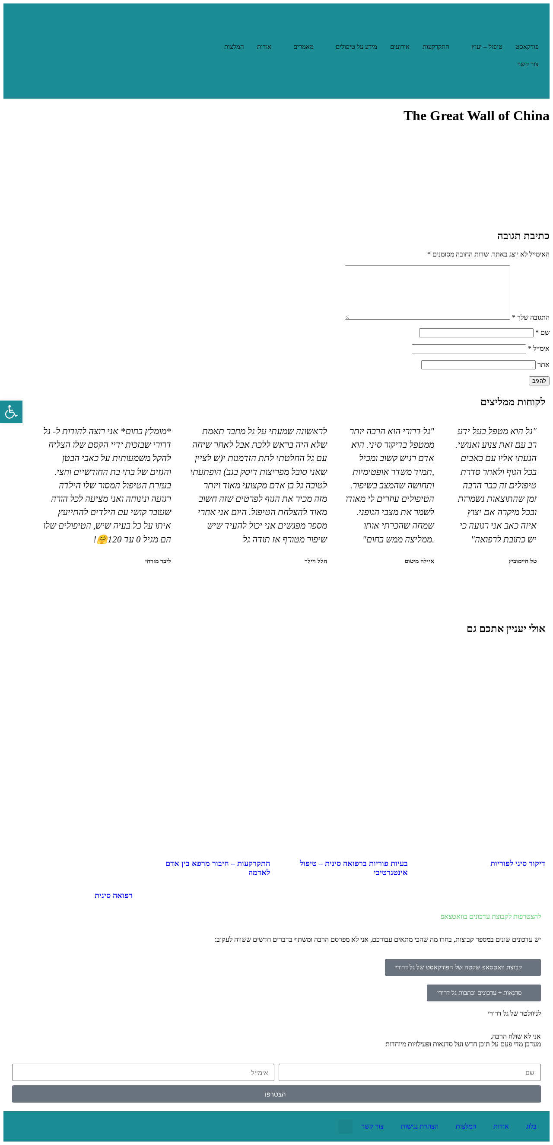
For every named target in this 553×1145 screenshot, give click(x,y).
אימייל (539, 348)
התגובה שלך (531, 317)
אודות (264, 46)
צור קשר (528, 64)
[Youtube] (103, 1126)
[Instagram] (46, 1126)
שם (542, 332)
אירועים (400, 46)
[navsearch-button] (534, 83)
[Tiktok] (18, 1126)
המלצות (234, 46)
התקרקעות (436, 46)
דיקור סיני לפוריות (517, 863)
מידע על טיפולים (356, 46)
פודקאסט (527, 46)
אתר (543, 364)
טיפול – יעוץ (486, 46)
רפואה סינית (114, 895)
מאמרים (303, 46)
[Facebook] (75, 1126)
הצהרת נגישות (420, 1126)
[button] (290, 584)
